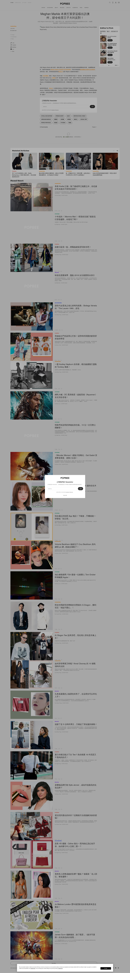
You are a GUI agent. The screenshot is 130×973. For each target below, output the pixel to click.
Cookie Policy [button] (32, 968)
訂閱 (80, 488)
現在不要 (65, 495)
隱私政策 (71, 492)
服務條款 (67, 492)
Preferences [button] (60, 968)
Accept (105, 968)
